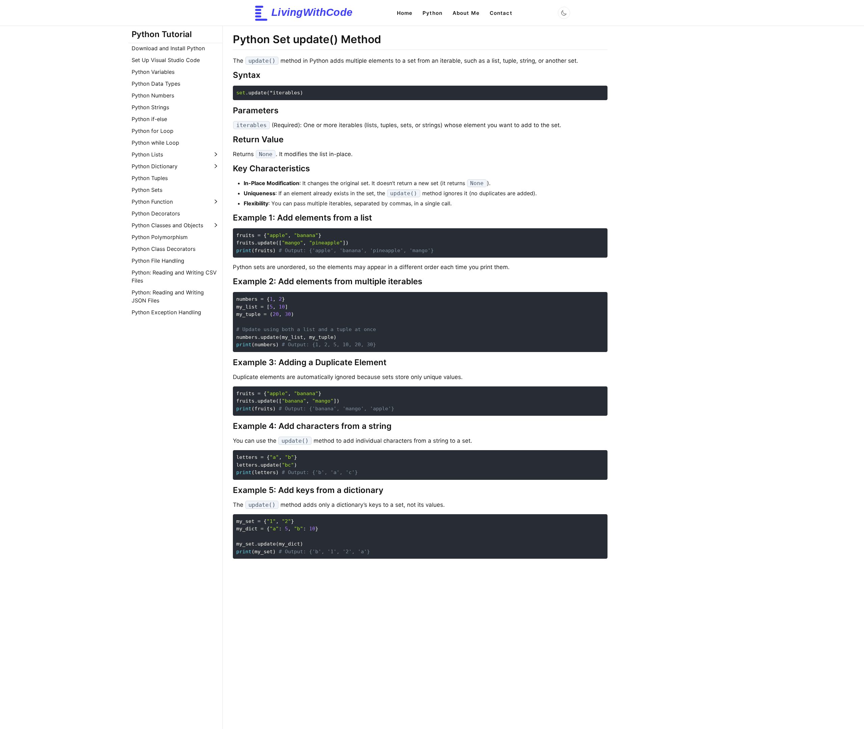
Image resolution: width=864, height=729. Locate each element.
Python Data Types (156, 83)
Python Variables (153, 71)
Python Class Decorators (163, 248)
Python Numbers (153, 95)
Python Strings (150, 107)
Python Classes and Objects (167, 225)
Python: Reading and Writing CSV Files (174, 276)
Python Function (152, 201)
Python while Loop (155, 142)
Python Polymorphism (160, 237)
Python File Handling (158, 260)
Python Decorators (156, 213)
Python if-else (149, 119)
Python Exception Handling (166, 312)
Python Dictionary (155, 166)
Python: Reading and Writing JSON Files (168, 296)
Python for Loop (152, 130)
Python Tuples (150, 178)
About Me (466, 13)
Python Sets (147, 189)
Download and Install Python (168, 48)
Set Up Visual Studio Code (166, 60)
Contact (501, 13)
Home (404, 13)
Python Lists (147, 154)
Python (432, 13)
